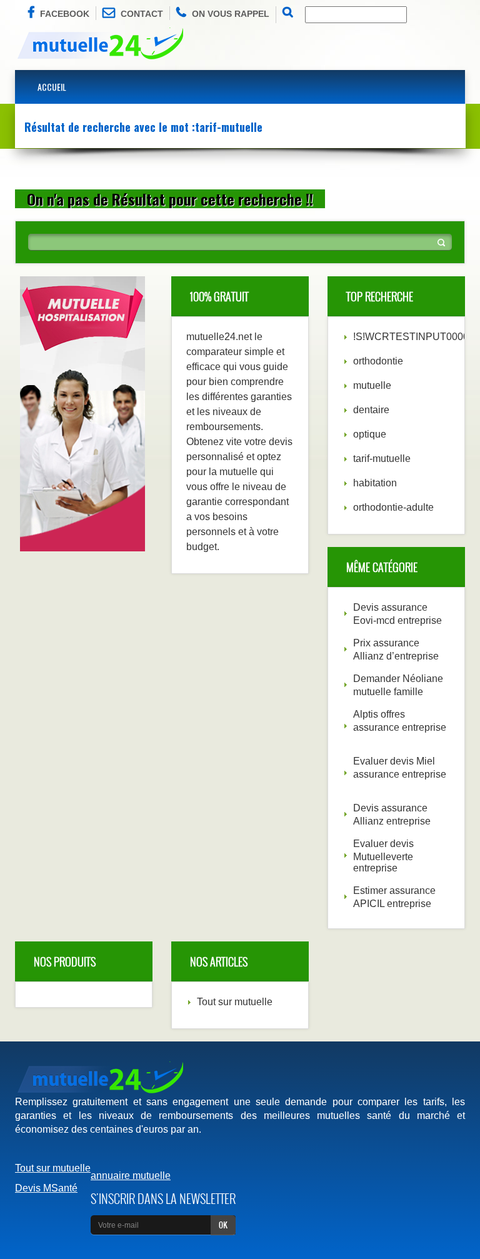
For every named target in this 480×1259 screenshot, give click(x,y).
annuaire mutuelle (131, 1175)
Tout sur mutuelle (234, 1001)
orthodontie (378, 361)
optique (369, 434)
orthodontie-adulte (393, 507)
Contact (142, 14)
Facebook (64, 14)
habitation (375, 483)
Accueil (52, 86)
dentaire (371, 409)
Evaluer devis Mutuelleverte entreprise (383, 855)
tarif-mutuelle (382, 458)
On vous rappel (230, 14)
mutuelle (372, 385)
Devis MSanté (46, 1188)
